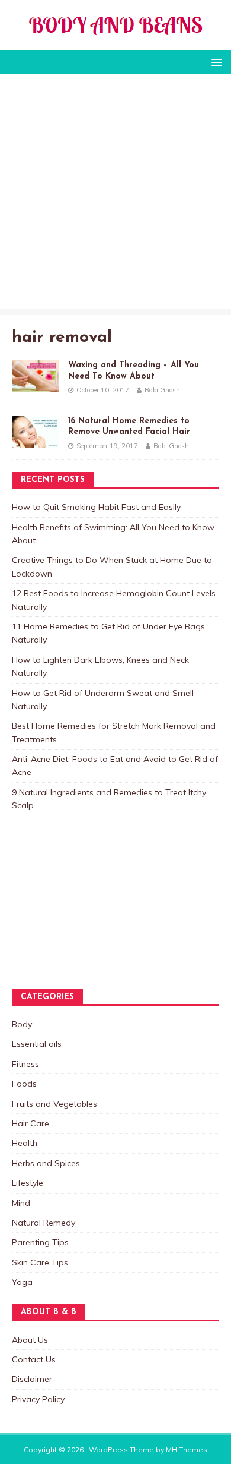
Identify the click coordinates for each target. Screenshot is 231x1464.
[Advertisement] (115, 194)
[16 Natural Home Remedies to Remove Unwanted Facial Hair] (35, 441)
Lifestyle (27, 1183)
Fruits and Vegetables (54, 1103)
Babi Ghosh (162, 390)
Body (22, 1024)
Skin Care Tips (40, 1262)
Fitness (25, 1064)
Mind (21, 1203)
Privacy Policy (38, 1399)
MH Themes (186, 1449)
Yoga (22, 1282)
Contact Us (34, 1359)
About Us (30, 1339)
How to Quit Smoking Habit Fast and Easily (96, 507)
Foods (24, 1083)
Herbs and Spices (46, 1163)
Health (24, 1143)
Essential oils (37, 1043)
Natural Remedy (43, 1222)
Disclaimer (32, 1379)
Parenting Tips (40, 1242)
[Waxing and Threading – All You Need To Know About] (35, 385)
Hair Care (30, 1123)
